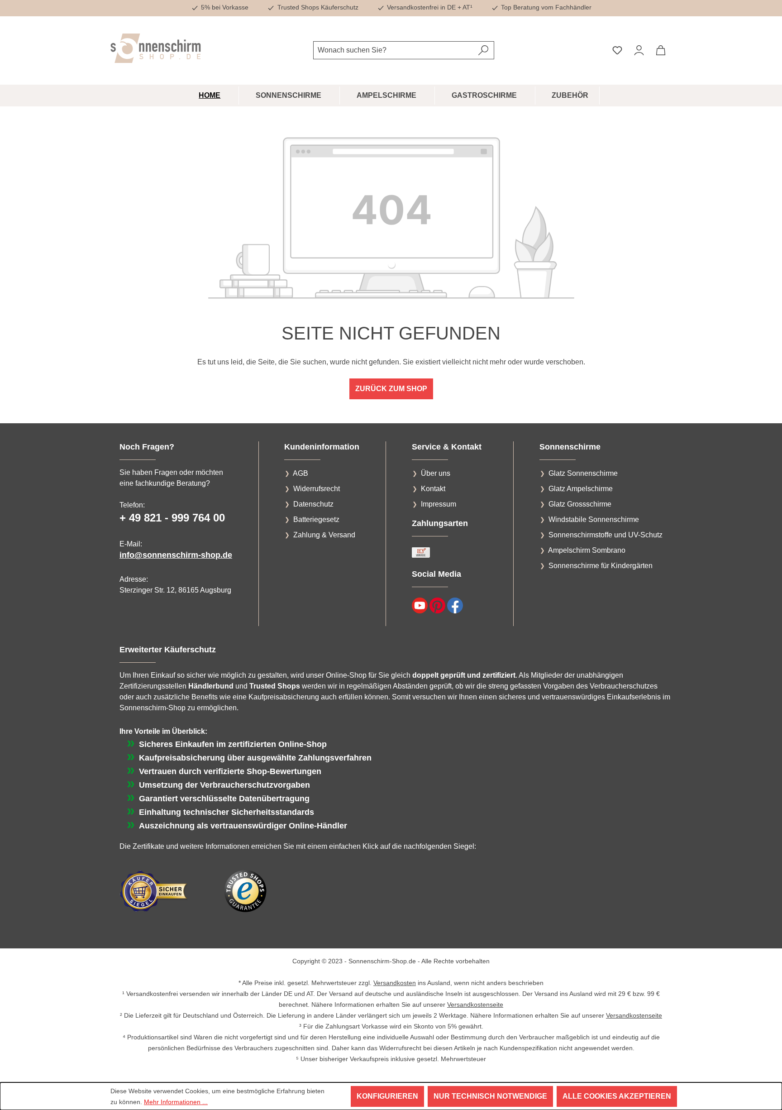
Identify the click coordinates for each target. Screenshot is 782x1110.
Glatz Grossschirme (579, 504)
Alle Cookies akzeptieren (617, 1096)
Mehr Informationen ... (176, 1101)
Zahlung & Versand (324, 535)
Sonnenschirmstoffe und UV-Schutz (605, 535)
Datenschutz (313, 504)
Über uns (435, 473)
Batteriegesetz (316, 519)
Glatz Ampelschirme (580, 489)
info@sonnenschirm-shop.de (175, 555)
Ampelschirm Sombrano (586, 550)
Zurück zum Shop (391, 388)
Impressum (438, 504)
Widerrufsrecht (316, 489)
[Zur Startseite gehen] (155, 48)
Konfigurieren (387, 1096)
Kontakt (433, 489)
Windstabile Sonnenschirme (593, 519)
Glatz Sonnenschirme (583, 473)
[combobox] (393, 50)
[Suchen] (483, 50)
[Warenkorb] (661, 50)
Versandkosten (394, 982)
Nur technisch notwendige (490, 1096)
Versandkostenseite (475, 1004)
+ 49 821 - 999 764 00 (172, 518)
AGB (300, 473)
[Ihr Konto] (639, 50)
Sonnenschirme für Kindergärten (600, 565)
